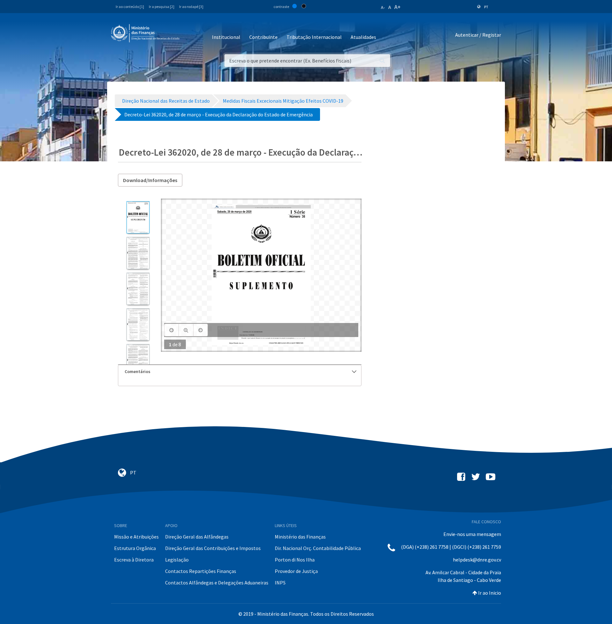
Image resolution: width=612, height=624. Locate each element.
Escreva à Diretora (134, 559)
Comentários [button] (137, 371)
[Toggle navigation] (189, 34)
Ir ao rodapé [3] (191, 6)
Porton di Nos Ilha (295, 559)
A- (383, 7)
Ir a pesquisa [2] (161, 6)
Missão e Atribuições (136, 536)
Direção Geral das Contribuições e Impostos (213, 548)
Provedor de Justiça (296, 571)
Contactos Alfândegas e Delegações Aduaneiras (216, 582)
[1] (138, 217)
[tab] (239, 371)
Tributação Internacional (314, 37)
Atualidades (363, 37)
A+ (397, 7)
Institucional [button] (226, 37)
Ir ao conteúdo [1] (130, 6)
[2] (138, 253)
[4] (138, 324)
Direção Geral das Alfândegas (197, 536)
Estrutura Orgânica (135, 548)
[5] (138, 360)
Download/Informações (150, 180)
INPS (280, 582)
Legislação (177, 559)
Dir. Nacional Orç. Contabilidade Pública (318, 548)
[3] (138, 289)
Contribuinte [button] (263, 37)
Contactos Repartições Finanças (200, 571)
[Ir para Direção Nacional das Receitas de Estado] (146, 33)
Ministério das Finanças (300, 536)
